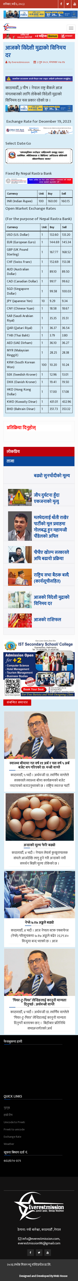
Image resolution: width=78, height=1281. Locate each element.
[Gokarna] (39, 159)
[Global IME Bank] (39, 133)
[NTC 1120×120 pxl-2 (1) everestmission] (39, 111)
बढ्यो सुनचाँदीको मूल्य (52, 475)
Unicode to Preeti (14, 1122)
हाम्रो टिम (8, 1115)
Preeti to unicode (14, 1129)
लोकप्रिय (13, 451)
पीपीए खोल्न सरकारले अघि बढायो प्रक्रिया (51, 555)
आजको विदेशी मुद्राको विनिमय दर (51, 600)
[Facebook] (30, 1252)
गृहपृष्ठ (7, 1107)
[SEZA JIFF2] (39, 183)
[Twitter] (39, 1252)
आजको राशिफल (47, 619)
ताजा (10, 461)
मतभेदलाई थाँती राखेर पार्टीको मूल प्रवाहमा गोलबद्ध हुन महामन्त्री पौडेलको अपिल (51, 527)
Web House (60, 1276)
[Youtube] (47, 1252)
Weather (9, 1144)
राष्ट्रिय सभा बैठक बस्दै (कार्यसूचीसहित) (51, 578)
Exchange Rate (12, 1136)
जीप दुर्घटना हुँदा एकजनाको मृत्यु (46, 498)
